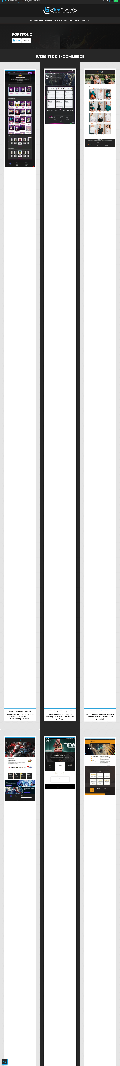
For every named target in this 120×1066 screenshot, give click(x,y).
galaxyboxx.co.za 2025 (20, 711)
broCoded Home (36, 20)
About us (48, 20)
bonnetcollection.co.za (100, 711)
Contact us (85, 20)
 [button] (4, 1062)
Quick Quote (74, 20)
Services (57, 20)
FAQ (65, 20)
